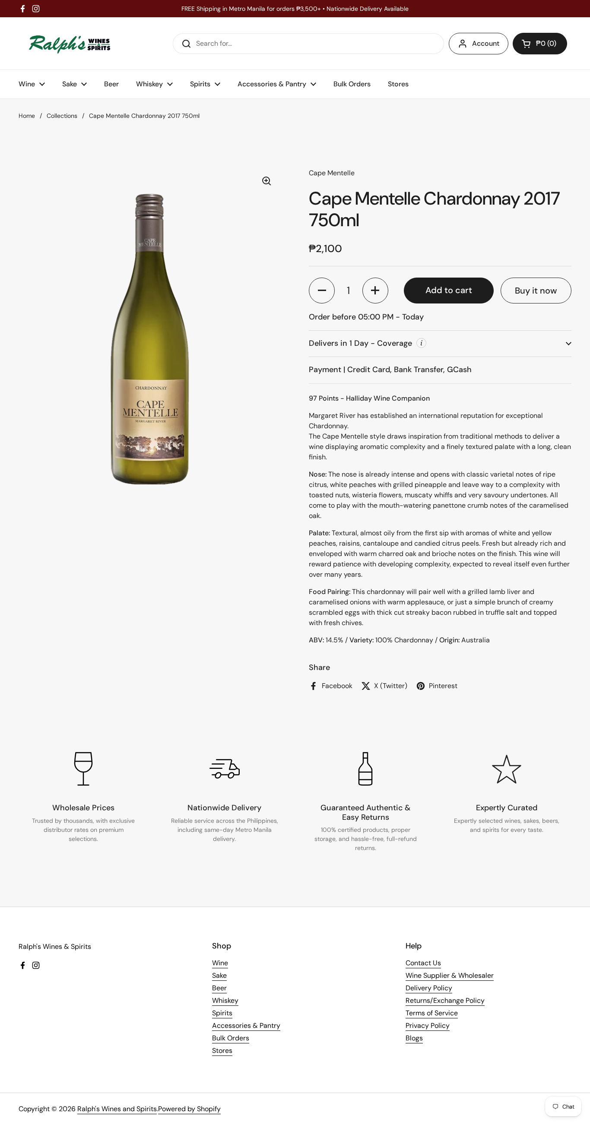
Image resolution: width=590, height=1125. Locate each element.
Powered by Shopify (189, 1108)
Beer (219, 987)
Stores (222, 1050)
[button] (540, 43)
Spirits (222, 1013)
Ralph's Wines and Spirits (117, 1108)
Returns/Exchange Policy (445, 1000)
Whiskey (225, 1000)
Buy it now (536, 290)
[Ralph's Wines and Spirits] (70, 43)
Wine (220, 962)
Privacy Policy (428, 1025)
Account (485, 43)
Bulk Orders (230, 1038)
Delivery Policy (429, 987)
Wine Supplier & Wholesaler (450, 975)
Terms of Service (432, 1013)
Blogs (414, 1038)
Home (27, 116)
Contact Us (423, 962)
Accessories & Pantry (246, 1025)
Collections (62, 116)
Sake (219, 975)
